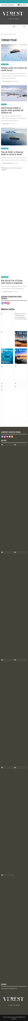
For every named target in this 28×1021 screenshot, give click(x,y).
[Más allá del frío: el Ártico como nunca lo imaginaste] (14, 220)
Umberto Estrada (7, 81)
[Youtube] (7, 437)
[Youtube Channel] (8, 303)
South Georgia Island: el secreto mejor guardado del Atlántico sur (12, 110)
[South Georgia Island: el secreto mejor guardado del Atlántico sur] (14, 93)
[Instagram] (5, 303)
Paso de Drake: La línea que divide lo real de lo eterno (12, 153)
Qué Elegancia (5, 64)
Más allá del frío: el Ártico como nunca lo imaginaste (12, 281)
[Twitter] (10, 437)
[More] (12, 437)
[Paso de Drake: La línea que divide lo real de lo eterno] (14, 136)
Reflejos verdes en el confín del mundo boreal (14, 69)
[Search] (24, 26)
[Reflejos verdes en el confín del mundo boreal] (14, 52)
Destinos (4, 104)
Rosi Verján (6, 123)
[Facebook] (2, 303)
